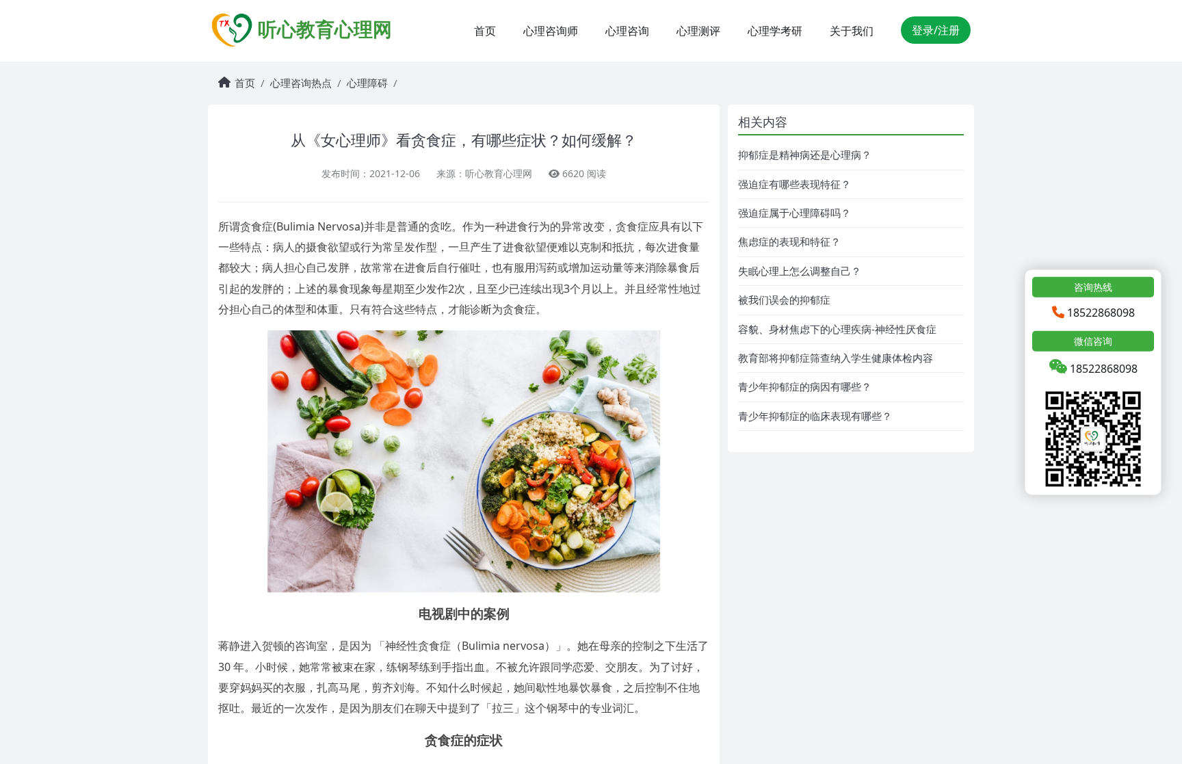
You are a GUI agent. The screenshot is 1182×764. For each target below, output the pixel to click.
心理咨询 (627, 30)
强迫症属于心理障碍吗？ (794, 213)
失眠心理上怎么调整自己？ (799, 271)
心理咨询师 (550, 30)
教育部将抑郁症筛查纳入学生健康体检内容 (835, 358)
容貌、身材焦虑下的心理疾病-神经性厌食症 (837, 329)
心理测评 (698, 30)
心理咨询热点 (301, 83)
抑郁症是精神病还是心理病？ (804, 154)
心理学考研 (775, 30)
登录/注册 (936, 30)
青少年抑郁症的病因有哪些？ (804, 386)
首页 (485, 30)
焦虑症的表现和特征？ (789, 241)
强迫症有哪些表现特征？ (794, 184)
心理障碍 (367, 83)
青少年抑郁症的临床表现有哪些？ (815, 416)
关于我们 (852, 30)
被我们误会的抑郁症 (784, 299)
